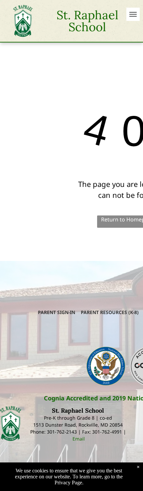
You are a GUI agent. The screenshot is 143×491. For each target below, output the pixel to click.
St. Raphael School (87, 21)
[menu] (133, 14)
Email (78, 439)
